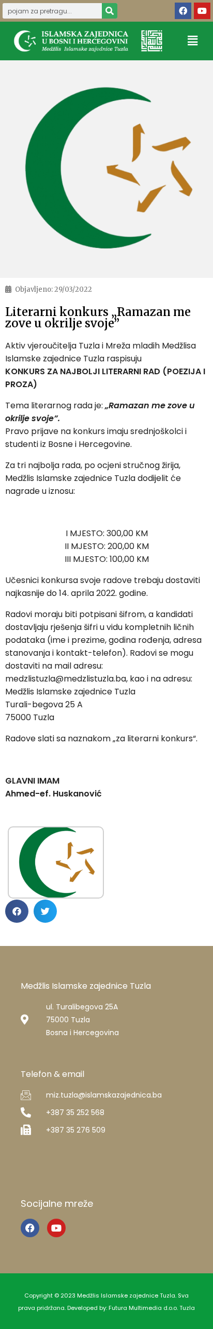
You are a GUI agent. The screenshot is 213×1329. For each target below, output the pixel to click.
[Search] (109, 11)
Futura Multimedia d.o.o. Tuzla (152, 1308)
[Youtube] (202, 11)
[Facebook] (183, 11)
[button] (193, 40)
